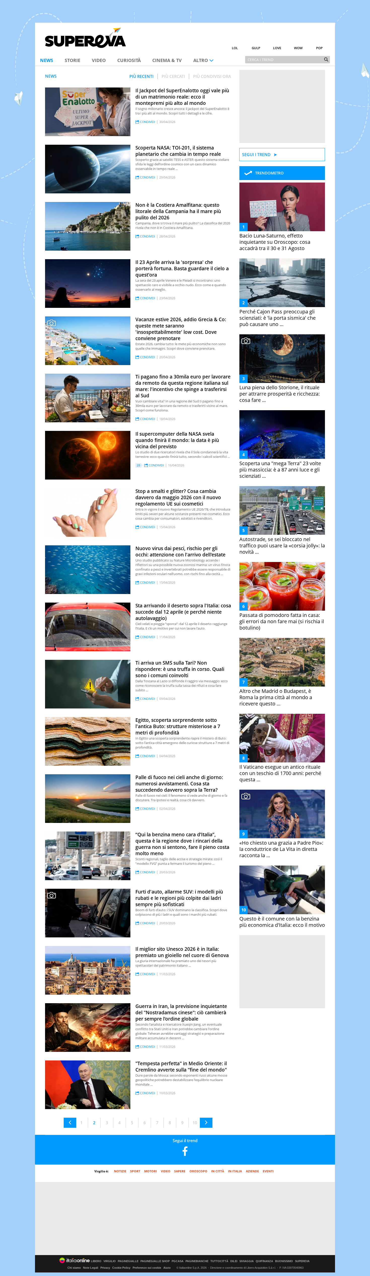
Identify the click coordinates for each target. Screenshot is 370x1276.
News (46, 60)
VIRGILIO (109, 1261)
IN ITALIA (235, 1171)
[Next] (206, 1123)
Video (99, 60)
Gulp (256, 48)
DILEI (233, 1261)
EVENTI (268, 1171)
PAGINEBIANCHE (197, 1261)
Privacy (105, 1267)
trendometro (269, 172)
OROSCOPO (198, 1171)
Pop (319, 48)
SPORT (135, 1171)
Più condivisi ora (212, 76)
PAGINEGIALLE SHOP (155, 1261)
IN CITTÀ (217, 1171)
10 (195, 1122)
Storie (72, 60)
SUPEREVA (302, 1261)
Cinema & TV (167, 60)
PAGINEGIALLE (128, 1261)
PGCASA (177, 1261)
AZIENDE (252, 1171)
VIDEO (165, 1171)
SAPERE (180, 1171)
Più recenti (141, 76)
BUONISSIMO (284, 1261)
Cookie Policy (121, 1267)
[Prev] (70, 1123)
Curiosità (129, 60)
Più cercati (173, 76)
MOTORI (150, 1171)
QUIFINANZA (264, 1261)
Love (277, 48)
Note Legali (90, 1267)
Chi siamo (74, 1267)
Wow (298, 48)
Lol (235, 48)
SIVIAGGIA (246, 1261)
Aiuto (167, 1267)
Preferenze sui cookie (147, 1267)
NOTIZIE (120, 1171)
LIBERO (96, 1261)
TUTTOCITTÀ (219, 1261)
